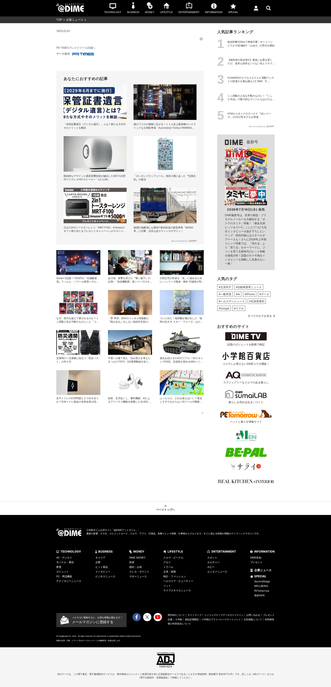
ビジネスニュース (105, 576)
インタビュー (102, 571)
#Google (224, 308)
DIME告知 (255, 557)
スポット (212, 557)
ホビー (211, 566)
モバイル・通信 (65, 562)
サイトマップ (195, 615)
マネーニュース (138, 576)
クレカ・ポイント (139, 571)
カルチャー (213, 562)
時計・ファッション (174, 576)
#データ (264, 294)
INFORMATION (264, 551)
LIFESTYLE (175, 551)
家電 (58, 566)
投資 (131, 562)
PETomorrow (261, 590)
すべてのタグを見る (260, 315)
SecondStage (262, 581)
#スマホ (239, 308)
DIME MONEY (137, 557)
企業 (97, 562)
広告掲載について (253, 619)
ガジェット (62, 571)
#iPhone (250, 294)
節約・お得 (135, 566)
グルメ (167, 562)
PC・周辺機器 (64, 576)
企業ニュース (74, 19)
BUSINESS (105, 551)
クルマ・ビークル (173, 557)
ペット (167, 585)
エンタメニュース (217, 571)
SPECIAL (260, 576)
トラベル (168, 566)
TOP (59, 19)
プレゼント (256, 562)
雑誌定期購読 (192, 619)
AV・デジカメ (64, 557)
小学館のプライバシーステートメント (221, 619)
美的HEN (259, 595)
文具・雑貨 (169, 571)
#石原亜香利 (256, 301)
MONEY (138, 551)
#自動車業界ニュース (249, 287)
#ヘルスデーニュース (232, 301)
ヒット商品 (101, 566)
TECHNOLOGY (71, 551)
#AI (238, 294)
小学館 (178, 619)
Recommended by (179, 241)
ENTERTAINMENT (223, 551)
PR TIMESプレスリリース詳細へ (75, 47)
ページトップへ (165, 509)
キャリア (100, 557)
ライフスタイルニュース (177, 590)
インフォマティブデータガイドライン (223, 615)
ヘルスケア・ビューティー (178, 580)
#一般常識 (225, 294)
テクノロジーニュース (68, 580)
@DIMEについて (176, 615)
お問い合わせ (253, 615)
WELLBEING (261, 585)
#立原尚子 (225, 287)
